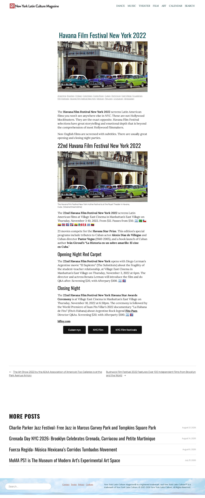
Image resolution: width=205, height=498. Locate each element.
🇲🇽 (80, 224)
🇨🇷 (63, 224)
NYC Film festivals (126, 329)
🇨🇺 (67, 224)
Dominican (116, 96)
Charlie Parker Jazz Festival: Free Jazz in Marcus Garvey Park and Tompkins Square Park (82, 427)
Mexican (100, 98)
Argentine (62, 96)
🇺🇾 (88, 224)
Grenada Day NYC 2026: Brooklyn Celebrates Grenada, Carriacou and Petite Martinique (82, 438)
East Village (127, 96)
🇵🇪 (84, 224)
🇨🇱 (144, 220)
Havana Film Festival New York (83, 98)
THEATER (144, 5)
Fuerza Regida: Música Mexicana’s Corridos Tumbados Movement (63, 449)
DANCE (120, 5)
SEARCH (190, 5)
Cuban (108, 96)
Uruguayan (118, 98)
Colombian (87, 96)
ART (164, 5)
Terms (74, 484)
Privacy (81, 484)
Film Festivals (63, 98)
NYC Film (98, 329)
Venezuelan (129, 98)
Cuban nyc (74, 329)
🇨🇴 (59, 224)
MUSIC (132, 5)
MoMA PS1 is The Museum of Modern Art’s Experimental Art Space (64, 460)
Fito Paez (131, 311)
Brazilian (70, 96)
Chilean (78, 96)
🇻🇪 (92, 224)
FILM (156, 5)
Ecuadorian (137, 96)
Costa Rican (98, 96)
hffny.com (64, 321)
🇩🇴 (71, 224)
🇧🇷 (140, 220)
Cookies (89, 484)
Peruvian (109, 98)
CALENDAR (175, 5)
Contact (65, 484)
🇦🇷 (136, 220)
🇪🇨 (76, 224)
